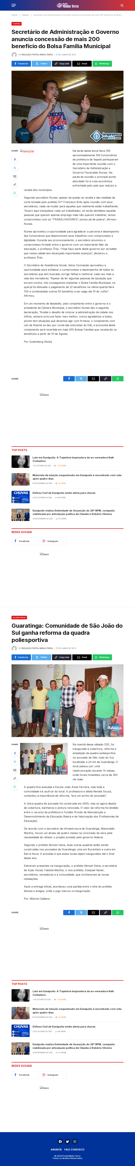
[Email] (15, 176)
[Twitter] (15, 168)
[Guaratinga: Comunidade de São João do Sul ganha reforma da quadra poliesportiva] (67, 700)
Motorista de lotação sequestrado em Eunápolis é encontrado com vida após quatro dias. (77, 477)
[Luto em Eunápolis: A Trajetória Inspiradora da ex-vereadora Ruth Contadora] (21, 461)
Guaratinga (19, 617)
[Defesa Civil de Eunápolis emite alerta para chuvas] (21, 497)
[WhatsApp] (15, 193)
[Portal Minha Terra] (67, 5)
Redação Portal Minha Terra (37, 55)
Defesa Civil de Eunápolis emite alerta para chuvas (64, 492)
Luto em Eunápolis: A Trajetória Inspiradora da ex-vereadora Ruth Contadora (73, 459)
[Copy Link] (15, 184)
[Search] (121, 5)
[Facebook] (15, 159)
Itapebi (16, 24)
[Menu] (14, 5)
